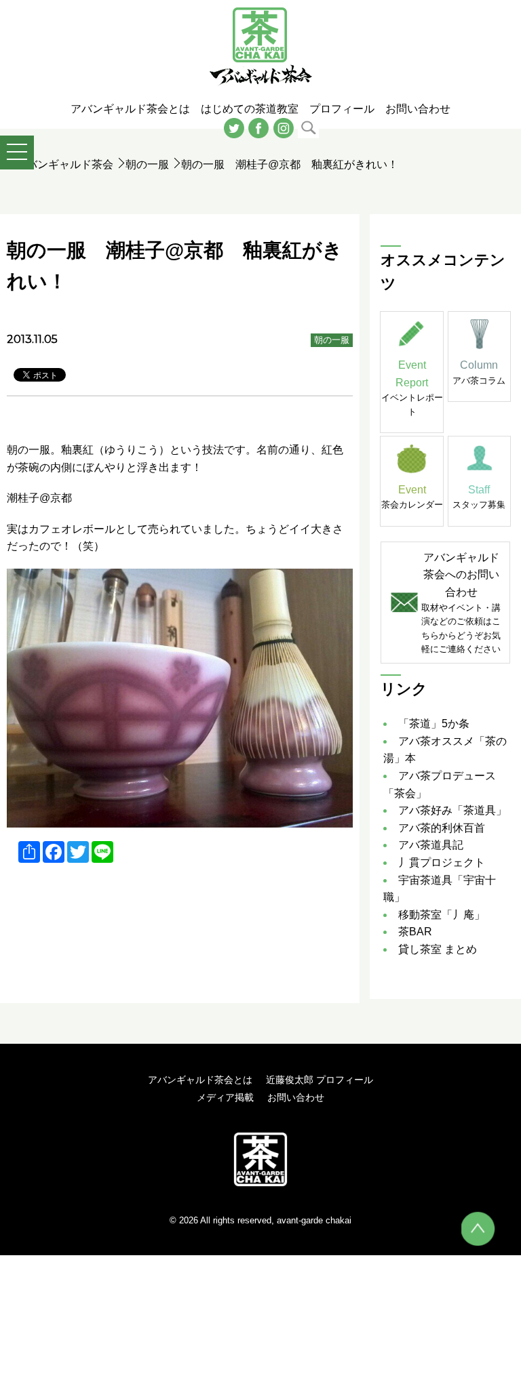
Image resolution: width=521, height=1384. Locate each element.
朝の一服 (147, 164)
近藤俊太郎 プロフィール (319, 1079)
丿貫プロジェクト (441, 862)
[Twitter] (234, 127)
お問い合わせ (295, 1097)
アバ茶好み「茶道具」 (452, 810)
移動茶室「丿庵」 (441, 914)
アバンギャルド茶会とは (200, 1079)
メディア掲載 (225, 1097)
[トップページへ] (260, 1159)
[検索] (308, 127)
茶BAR (415, 931)
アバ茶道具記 (430, 845)
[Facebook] (258, 127)
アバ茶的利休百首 (441, 828)
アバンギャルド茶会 (64, 164)
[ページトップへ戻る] (478, 1229)
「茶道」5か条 (433, 723)
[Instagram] (283, 127)
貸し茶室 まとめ (437, 949)
